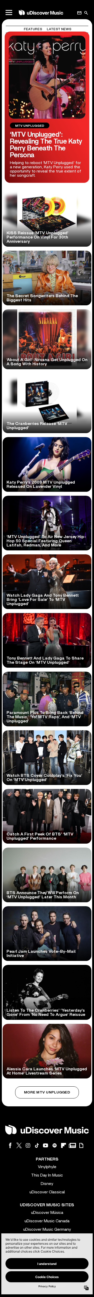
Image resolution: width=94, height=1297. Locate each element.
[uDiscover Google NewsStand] (72, 1145)
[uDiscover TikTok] (36, 1145)
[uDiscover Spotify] (54, 1145)
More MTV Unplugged (47, 1092)
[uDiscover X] (19, 1145)
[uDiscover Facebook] (10, 1145)
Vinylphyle (47, 1167)
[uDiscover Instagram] (28, 1145)
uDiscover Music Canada (47, 1221)
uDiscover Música (47, 1212)
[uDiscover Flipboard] (63, 1145)
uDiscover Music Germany (47, 1229)
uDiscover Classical (47, 1192)
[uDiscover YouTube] (45, 1145)
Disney (47, 1184)
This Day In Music (47, 1175)
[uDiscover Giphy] (81, 1145)
